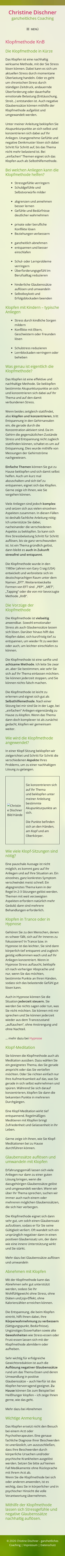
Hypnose (35, 1038)
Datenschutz (48, 1545)
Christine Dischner (32, 12)
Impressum (30, 1545)
